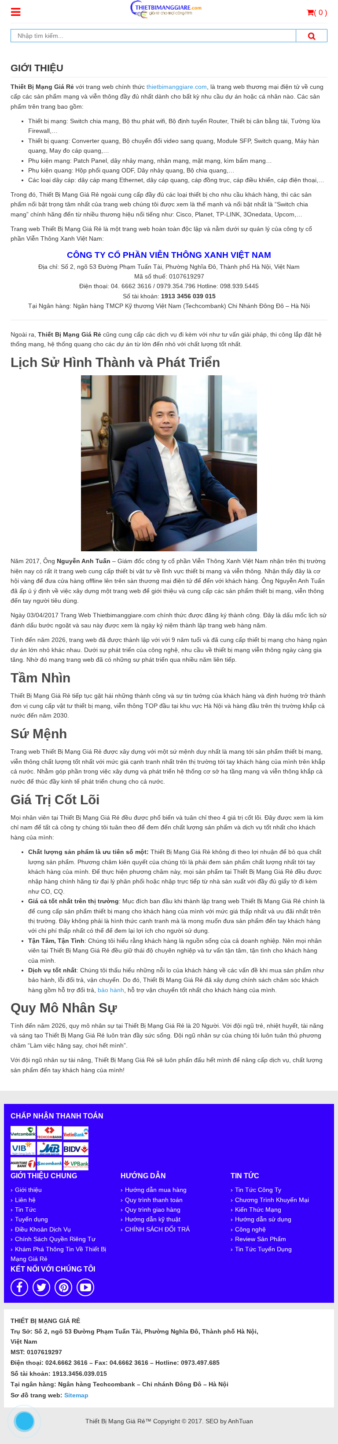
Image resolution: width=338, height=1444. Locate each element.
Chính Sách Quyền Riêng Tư (55, 1238)
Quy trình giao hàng (152, 1209)
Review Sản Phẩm (260, 1238)
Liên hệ (25, 1199)
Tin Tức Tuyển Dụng (263, 1249)
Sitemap (76, 1395)
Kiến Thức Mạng (258, 1209)
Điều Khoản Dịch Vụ (43, 1229)
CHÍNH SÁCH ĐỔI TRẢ (157, 1229)
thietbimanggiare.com (177, 86)
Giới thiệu (28, 1189)
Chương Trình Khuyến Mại (272, 1199)
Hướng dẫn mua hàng (156, 1189)
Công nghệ (250, 1229)
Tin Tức (25, 1209)
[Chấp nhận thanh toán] (50, 1147)
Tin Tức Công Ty (258, 1189)
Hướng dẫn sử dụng (263, 1219)
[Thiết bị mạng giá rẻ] (165, 8)
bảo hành (111, 989)
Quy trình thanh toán (154, 1199)
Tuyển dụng (31, 1219)
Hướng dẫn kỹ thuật (152, 1219)
